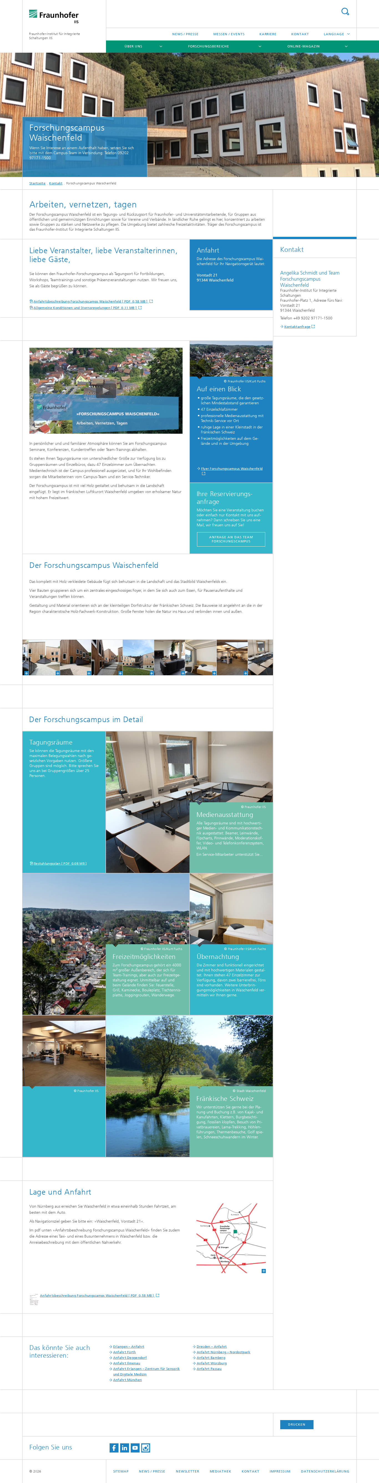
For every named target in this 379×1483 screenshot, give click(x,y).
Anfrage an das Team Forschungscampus (231, 539)
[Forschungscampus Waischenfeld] (32, 657)
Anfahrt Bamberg (211, 1358)
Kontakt (300, 34)
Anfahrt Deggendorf (130, 1358)
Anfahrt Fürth (124, 1352)
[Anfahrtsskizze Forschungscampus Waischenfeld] (231, 1238)
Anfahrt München (127, 1380)
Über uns (133, 46)
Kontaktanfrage (297, 327)
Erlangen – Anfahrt (128, 1347)
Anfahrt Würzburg (212, 1363)
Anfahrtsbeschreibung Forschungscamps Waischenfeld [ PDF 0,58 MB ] (91, 301)
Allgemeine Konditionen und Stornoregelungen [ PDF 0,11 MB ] (85, 308)
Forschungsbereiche (208, 46)
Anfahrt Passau (209, 1369)
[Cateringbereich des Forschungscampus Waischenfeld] (220, 657)
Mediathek (220, 1471)
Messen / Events (229, 34)
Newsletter (187, 1471)
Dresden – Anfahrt (212, 1347)
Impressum (280, 1471)
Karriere (268, 34)
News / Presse (185, 34)
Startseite (37, 183)
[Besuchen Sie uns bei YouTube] (135, 1447)
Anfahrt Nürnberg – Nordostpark (224, 1352)
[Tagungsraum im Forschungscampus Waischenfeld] (251, 657)
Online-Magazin (303, 46)
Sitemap (121, 1471)
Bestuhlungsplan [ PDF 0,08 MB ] (60, 863)
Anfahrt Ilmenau (126, 1363)
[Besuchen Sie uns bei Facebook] (114, 1447)
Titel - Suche (345, 11)
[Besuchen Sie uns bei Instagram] (145, 1447)
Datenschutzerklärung (325, 1471)
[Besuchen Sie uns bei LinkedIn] (124, 1447)
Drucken (296, 1424)
